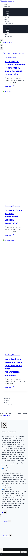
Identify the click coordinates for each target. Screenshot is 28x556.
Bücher (6, 19)
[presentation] (15, 53)
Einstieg (7, 8)
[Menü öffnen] (1, 48)
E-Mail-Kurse (6, 535)
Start (5, 4)
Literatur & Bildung (10, 57)
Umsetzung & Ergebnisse (12, 206)
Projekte (7, 15)
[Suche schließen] (1, 549)
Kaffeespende (8, 36)
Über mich (7, 402)
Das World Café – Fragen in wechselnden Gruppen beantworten (13, 216)
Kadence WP (6, 415)
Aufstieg (7, 11)
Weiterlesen (9, 86)
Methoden (7, 17)
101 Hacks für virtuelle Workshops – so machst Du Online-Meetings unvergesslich (15, 67)
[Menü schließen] (0, 515)
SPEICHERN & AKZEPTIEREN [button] (10, 507)
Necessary (6, 469)
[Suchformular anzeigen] (1, 40)
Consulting (5, 521)
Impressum (7, 400)
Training (6, 34)
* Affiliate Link (8, 404)
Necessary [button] (4, 467)
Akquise (7, 13)
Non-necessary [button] (6, 487)
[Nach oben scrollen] (1, 512)
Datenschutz (7, 398)
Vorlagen (6, 21)
